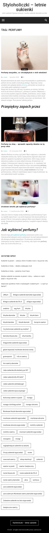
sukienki (39, 459)
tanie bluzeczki (9, 473)
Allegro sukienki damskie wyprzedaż (27, 295)
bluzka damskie (9, 315)
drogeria (24, 69)
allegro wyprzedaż (34, 301)
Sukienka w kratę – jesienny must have (15, 271)
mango (29, 397)
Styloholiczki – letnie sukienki (24, 7)
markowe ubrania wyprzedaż (14, 425)
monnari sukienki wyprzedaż (30, 432)
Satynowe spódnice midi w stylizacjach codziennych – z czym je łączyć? (24, 285)
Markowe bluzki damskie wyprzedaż (17, 411)
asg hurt (17, 308)
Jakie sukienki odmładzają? (13, 384)
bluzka (27, 308)
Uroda (24, 203)
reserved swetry (9, 459)
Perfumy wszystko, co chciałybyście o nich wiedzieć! (24, 73)
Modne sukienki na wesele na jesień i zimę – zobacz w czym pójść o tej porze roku (23, 277)
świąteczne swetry (10, 507)
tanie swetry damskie (11, 480)
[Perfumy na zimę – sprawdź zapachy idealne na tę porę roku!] (24, 129)
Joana (5, 77)
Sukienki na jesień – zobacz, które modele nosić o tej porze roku (24, 261)
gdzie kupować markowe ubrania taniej (18, 349)
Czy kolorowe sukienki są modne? (16, 329)
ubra (26, 480)
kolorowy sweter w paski (12, 397)
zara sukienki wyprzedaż (12, 487)
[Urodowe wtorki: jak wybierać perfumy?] (24, 191)
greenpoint (7, 356)
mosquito (7, 439)
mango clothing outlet (12, 404)
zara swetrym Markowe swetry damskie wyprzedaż (22, 493)
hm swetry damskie (10, 363)
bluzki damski (24, 322)
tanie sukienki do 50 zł (28, 473)
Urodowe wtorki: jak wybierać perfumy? (18, 207)
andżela (6, 308)
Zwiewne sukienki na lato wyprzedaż (17, 500)
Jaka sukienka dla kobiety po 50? (15, 370)
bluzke (22, 315)
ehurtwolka (26, 336)
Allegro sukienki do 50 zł (12, 301)
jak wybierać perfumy (18, 235)
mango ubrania (32, 404)
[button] (46, 20)
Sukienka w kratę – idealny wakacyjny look (16, 266)
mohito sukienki (36, 425)
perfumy (24, 85)
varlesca (36, 480)
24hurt (5, 295)
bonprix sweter (40, 322)
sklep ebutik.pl (26, 459)
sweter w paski (8, 466)
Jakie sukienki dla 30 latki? (13, 377)
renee (30, 452)
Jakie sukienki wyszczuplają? (14, 391)
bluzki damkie (8, 322)
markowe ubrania (37, 418)
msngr (18, 439)
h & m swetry (22, 356)
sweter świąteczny (26, 466)
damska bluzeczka (10, 336)
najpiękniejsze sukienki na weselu (16, 445)
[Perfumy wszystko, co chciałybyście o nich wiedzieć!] (24, 53)
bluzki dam (34, 315)
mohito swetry (9, 432)
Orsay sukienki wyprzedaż (13, 452)
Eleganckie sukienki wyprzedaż (15, 343)
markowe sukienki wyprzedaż (14, 418)
